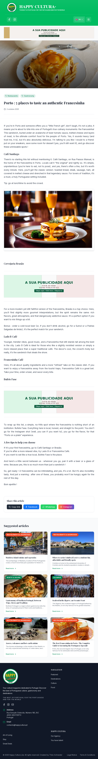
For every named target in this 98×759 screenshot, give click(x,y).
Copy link (16, 507)
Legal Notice (72, 755)
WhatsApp (50, 507)
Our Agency (55, 736)
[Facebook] (4, 704)
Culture (54, 683)
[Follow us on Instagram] (14, 19)
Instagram (67, 507)
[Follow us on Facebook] (9, 19)
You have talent (57, 740)
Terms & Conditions (87, 755)
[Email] (12, 704)
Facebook (32, 507)
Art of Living (7, 735)
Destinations (55, 679)
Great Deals (7, 744)
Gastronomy (29, 96)
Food (53, 687)
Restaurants (13, 96)
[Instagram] (8, 704)
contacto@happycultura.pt (17, 725)
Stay (4, 739)
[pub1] (49, 32)
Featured (54, 674)
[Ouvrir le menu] (88, 19)
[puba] (49, 286)
